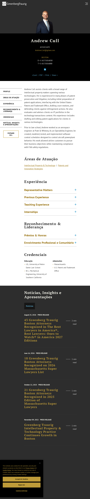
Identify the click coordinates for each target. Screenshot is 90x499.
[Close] (39, 463)
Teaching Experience (36, 204)
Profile (6, 91)
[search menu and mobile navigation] (87, 3)
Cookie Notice (7, 470)
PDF (41, 75)
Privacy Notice (30, 468)
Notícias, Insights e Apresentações (11, 124)
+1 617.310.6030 (45, 60)
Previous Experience (36, 197)
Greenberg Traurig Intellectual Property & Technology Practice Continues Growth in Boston (42, 431)
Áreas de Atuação (11, 98)
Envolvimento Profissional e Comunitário (49, 242)
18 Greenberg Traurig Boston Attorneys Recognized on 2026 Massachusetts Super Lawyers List (41, 365)
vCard (34, 75)
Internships (31, 212)
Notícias (29, 306)
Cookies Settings (21, 491)
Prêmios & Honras (35, 235)
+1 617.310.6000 (45, 63)
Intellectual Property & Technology (39, 165)
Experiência (8, 104)
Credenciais (8, 117)
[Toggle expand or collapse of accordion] (75, 190)
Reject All (21, 485)
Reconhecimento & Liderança (11, 110)
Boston (45, 57)
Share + (55, 75)
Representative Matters (38, 190)
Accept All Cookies (21, 479)
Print (47, 75)
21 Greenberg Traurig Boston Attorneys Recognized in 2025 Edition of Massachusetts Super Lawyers (41, 398)
